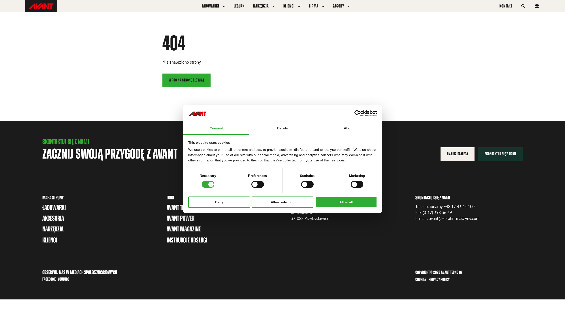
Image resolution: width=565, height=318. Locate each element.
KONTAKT (505, 6)
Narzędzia (261, 6)
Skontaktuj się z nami (500, 153)
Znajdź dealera (457, 153)
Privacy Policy (439, 279)
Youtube (63, 279)
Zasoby (338, 6)
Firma (313, 6)
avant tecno (179, 207)
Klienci (289, 6)
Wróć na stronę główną (186, 80)
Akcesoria (53, 218)
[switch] (257, 184)
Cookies (420, 279)
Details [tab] (282, 128)
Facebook (49, 279)
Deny (219, 202)
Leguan (239, 6)
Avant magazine (184, 229)
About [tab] (349, 128)
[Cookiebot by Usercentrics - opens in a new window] (357, 113)
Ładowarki (210, 6)
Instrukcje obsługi (187, 240)
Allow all (346, 202)
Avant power (180, 218)
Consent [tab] (216, 128)
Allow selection (282, 202)
